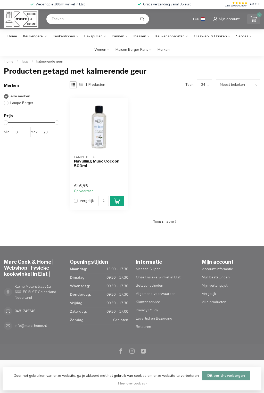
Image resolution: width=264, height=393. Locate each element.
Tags (25, 61)
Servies (242, 36)
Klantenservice (148, 302)
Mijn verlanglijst (214, 285)
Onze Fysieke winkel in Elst (158, 277)
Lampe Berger (21, 103)
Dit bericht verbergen (226, 375)
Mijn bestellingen (216, 277)
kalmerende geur (49, 61)
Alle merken (20, 96)
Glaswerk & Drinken (210, 36)
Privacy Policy (147, 310)
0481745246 (25, 311)
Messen (140, 36)
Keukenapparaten (170, 36)
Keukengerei (33, 36)
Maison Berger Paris (132, 49)
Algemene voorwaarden (156, 293)
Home (12, 36)
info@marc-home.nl (31, 325)
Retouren (143, 326)
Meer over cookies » (132, 383)
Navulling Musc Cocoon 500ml (96, 163)
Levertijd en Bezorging (154, 318)
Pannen (118, 36)
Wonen (100, 49)
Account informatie (217, 269)
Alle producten (214, 302)
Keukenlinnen (64, 36)
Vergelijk (87, 201)
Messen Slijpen (148, 269)
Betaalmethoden (149, 285)
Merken (164, 49)
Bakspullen (93, 36)
